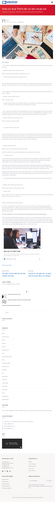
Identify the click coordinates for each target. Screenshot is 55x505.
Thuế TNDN (4, 392)
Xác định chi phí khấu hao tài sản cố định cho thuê (13, 275)
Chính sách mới (5, 340)
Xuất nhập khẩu (5, 402)
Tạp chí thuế (31, 471)
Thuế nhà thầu (5, 386)
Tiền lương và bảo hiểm (6, 491)
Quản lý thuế (4, 379)
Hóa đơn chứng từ (5, 487)
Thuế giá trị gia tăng (6, 489)
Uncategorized (5, 399)
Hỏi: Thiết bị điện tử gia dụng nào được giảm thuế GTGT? (20, 305)
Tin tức (3, 396)
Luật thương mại (5, 369)
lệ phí (3, 363)
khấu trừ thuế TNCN (7, 265)
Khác (3, 356)
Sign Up (50, 483)
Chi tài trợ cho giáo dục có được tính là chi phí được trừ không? (39, 275)
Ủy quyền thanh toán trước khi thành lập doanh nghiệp (19, 294)
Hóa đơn (4, 346)
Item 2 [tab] (27, 291)
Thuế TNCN (4, 389)
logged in (9, 283)
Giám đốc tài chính (32, 469)
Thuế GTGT (4, 382)
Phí (2, 376)
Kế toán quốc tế (5, 353)
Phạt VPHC (4, 373)
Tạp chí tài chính (32, 473)
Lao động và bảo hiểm (7, 359)
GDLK (3, 343)
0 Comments (20, 22)
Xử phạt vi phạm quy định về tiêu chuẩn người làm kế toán (20, 299)
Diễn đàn (30, 465)
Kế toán (3, 349)
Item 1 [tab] (26, 291)
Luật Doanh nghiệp (6, 366)
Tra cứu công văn (32, 467)
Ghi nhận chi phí (5, 484)
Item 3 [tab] (28, 291)
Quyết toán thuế (5, 482)
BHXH (3, 336)
